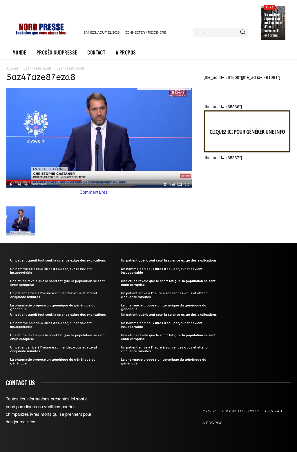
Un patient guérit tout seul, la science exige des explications (58, 260)
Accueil (12, 68)
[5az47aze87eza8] (99, 186)
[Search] (242, 32)
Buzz (269, 7)
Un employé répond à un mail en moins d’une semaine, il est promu (273, 24)
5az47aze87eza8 (37, 68)
